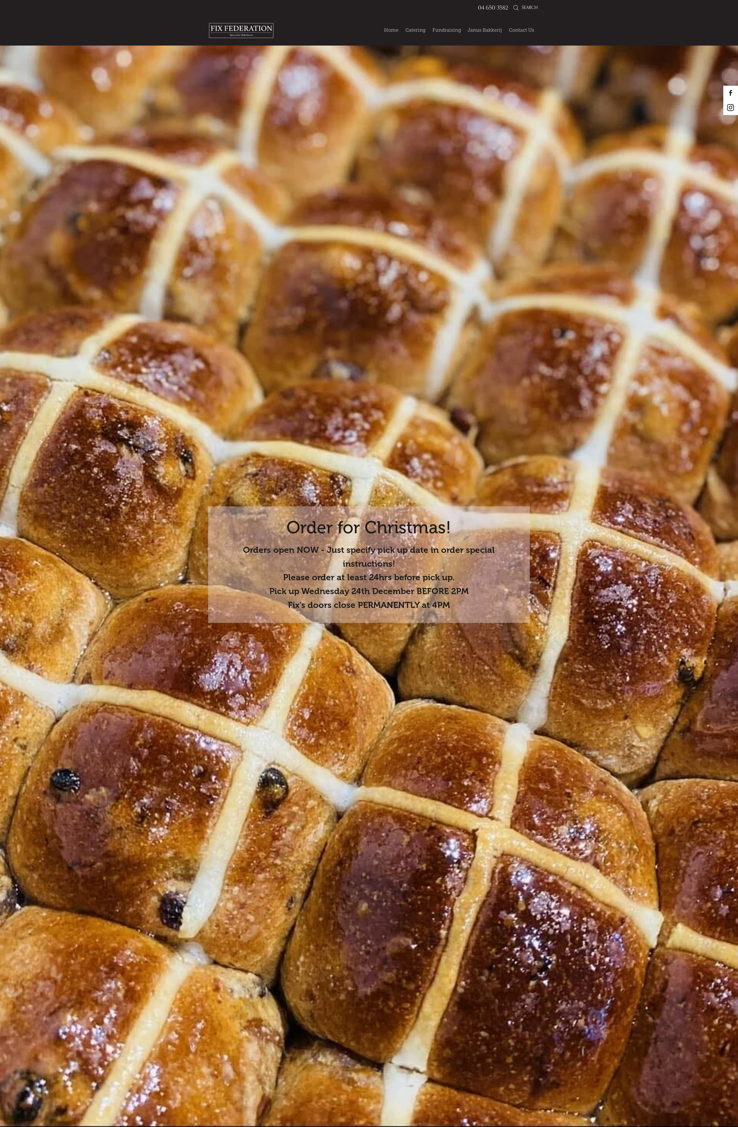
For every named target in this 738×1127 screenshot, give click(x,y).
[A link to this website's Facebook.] (730, 93)
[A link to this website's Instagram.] (730, 107)
